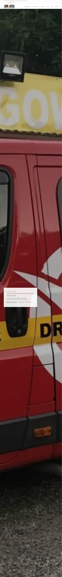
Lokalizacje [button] (42, 6)
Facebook (10, 3)
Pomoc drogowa (27, 6)
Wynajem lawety (35, 6)
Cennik (48, 6)
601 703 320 (26, 302)
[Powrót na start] (9, 6)
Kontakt (56, 6)
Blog (52, 6)
